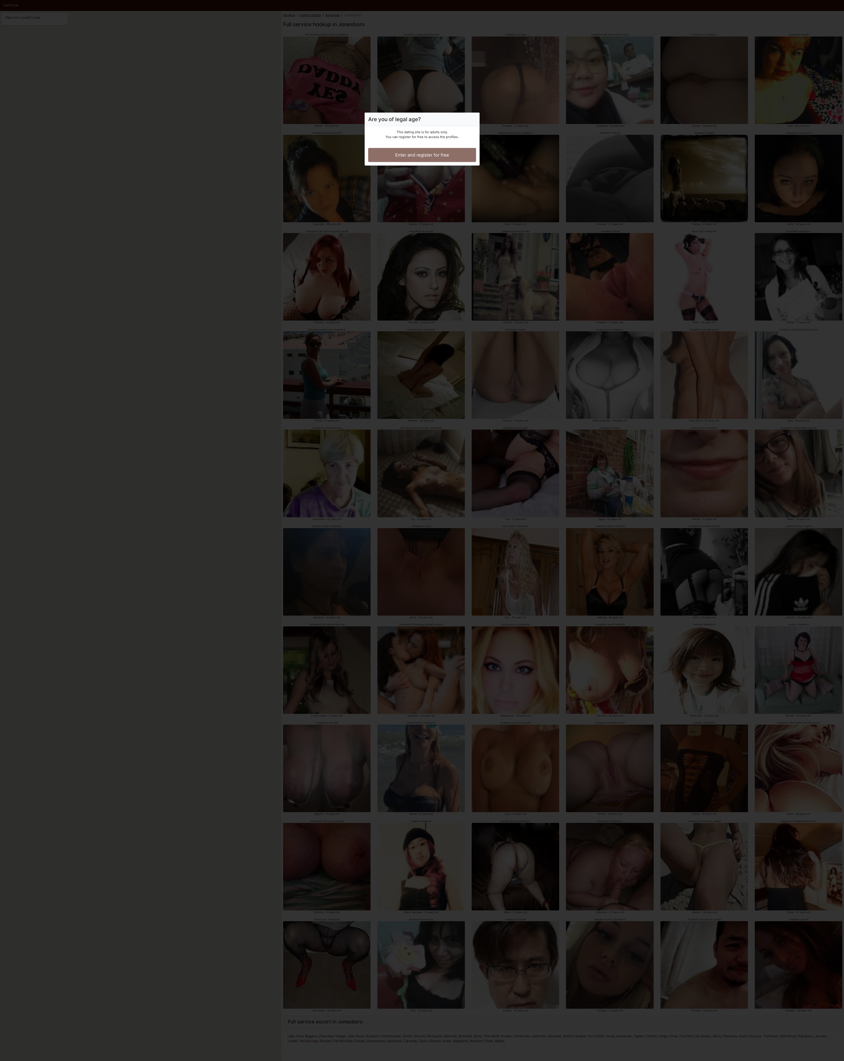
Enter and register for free (422, 155)
